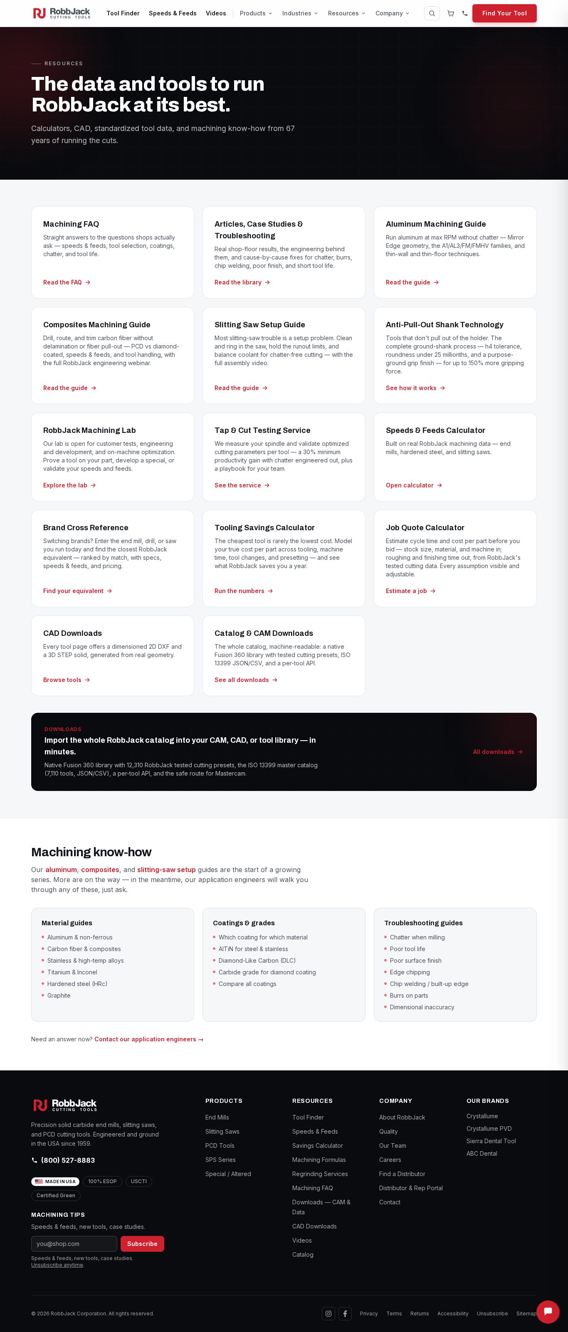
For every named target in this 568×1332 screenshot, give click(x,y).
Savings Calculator (317, 1145)
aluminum (61, 869)
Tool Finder (123, 13)
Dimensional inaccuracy (422, 1007)
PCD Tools (220, 1145)
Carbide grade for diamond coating (267, 972)
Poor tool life (407, 948)
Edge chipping (410, 972)
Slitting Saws (222, 1131)
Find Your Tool (504, 13)
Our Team (392, 1145)
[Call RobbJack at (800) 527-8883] (465, 13)
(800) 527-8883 (68, 1160)
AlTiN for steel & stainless (253, 948)
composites (100, 869)
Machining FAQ (312, 1187)
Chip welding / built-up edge (429, 983)
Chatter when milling (417, 937)
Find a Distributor (402, 1173)
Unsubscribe (492, 1313)
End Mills (217, 1117)
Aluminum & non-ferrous (80, 937)
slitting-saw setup (166, 869)
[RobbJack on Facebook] (345, 1313)
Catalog (303, 1254)
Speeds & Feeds (173, 13)
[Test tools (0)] (450, 13)
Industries (296, 13)
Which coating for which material (263, 937)
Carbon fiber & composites (84, 948)
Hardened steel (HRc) (77, 983)
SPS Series (220, 1159)
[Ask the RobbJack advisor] (548, 1312)
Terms (394, 1313)
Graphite (59, 995)
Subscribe (142, 1243)
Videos (216, 13)
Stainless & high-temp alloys (85, 960)
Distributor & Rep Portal (411, 1187)
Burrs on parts (409, 995)
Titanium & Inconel (72, 972)
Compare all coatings (248, 983)
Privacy (369, 1313)
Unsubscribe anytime (57, 1265)
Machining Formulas (319, 1159)
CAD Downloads (314, 1226)
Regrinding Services (320, 1173)
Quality (388, 1131)
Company (389, 13)
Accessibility (453, 1313)
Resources (343, 13)
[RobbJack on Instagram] (328, 1313)
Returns (419, 1313)
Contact (389, 1202)
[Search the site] (432, 13)
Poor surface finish (416, 960)
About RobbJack (402, 1117)
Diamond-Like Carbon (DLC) (257, 960)
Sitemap (526, 1313)
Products (253, 13)
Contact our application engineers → (149, 1039)
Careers (390, 1159)
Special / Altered (228, 1173)
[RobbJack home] (61, 13)
